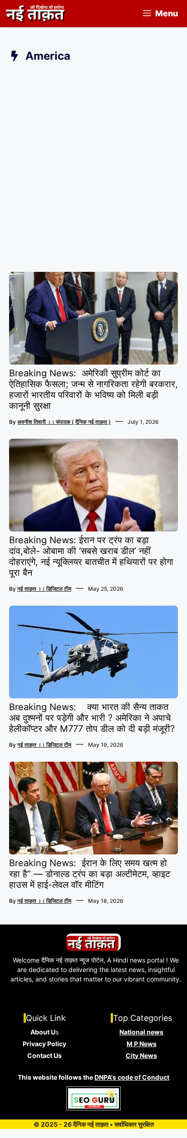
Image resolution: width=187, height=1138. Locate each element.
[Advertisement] (93, 169)
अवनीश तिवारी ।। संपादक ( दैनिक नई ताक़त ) (64, 421)
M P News (142, 1044)
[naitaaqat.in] (37, 13)
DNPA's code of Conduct (131, 1077)
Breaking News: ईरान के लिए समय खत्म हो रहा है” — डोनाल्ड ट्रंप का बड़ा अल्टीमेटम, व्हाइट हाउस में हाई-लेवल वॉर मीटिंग (89, 874)
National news (141, 1032)
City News (141, 1055)
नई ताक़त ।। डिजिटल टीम (44, 588)
